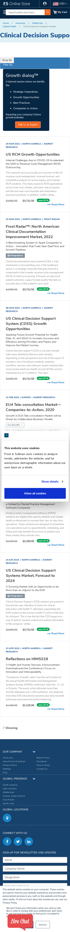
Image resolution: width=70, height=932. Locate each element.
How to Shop (43, 765)
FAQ (5, 772)
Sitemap (7, 768)
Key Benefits (14, 424)
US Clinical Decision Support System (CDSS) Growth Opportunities (31, 323)
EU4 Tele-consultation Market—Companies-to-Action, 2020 (33, 407)
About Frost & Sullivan (14, 761)
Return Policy (43, 757)
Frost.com (8, 757)
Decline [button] (43, 924)
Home (6, 23)
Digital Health (10, 26)
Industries (20, 23)
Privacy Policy (10, 765)
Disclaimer (41, 761)
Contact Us (42, 768)
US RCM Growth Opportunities (33, 154)
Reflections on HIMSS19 (27, 658)
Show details (49, 481)
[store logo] (18, 4)
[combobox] (28, 12)
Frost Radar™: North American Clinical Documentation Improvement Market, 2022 (32, 231)
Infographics (16, 255)
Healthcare (37, 23)
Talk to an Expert (28, 124)
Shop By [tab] (7, 60)
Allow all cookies (35, 493)
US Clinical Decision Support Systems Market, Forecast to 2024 (31, 575)
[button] (60, 4)
